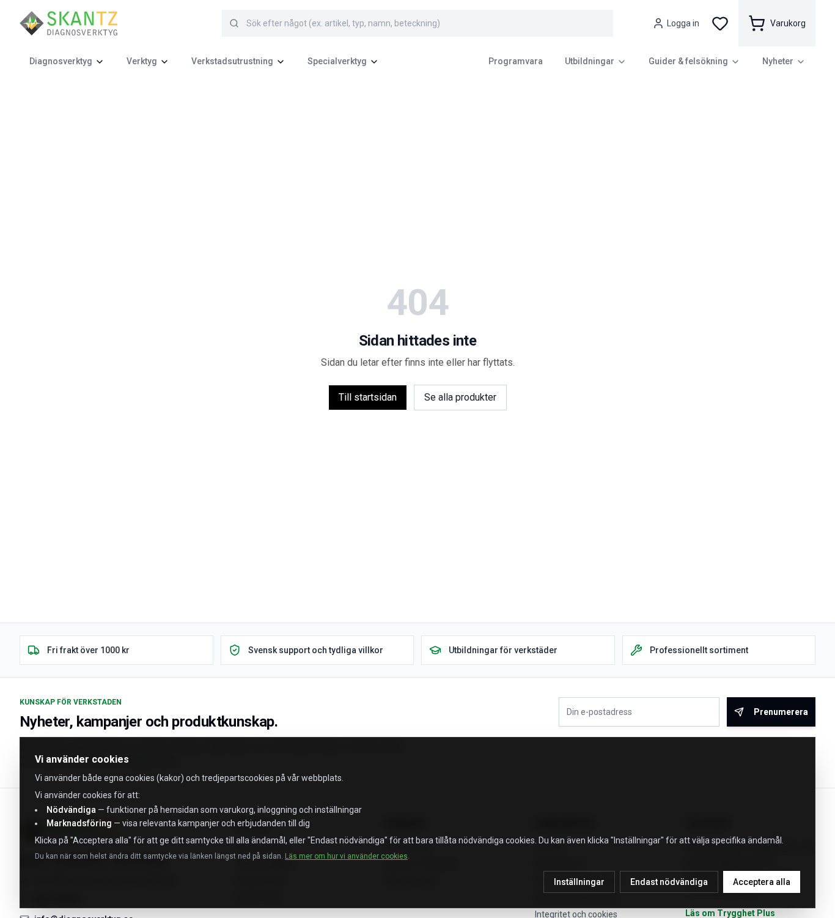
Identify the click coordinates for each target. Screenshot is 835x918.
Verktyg (142, 61)
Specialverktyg (337, 61)
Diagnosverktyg (60, 61)
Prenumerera (781, 712)
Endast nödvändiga (669, 882)
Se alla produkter (460, 397)
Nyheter (777, 61)
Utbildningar (589, 61)
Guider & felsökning (688, 61)
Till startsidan (368, 397)
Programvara (515, 61)
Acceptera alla (761, 882)
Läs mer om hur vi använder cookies (346, 856)
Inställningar (579, 882)
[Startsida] (68, 23)
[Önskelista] (720, 23)
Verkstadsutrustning (232, 61)
